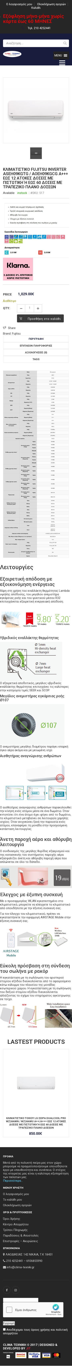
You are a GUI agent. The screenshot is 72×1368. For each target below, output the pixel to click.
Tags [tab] (36, 359)
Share (12, 328)
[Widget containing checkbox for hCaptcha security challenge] (33, 1309)
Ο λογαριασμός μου (19, 4)
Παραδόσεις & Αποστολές (21, 1235)
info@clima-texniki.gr (20, 1267)
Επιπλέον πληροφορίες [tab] (36, 345)
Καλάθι (36, 8)
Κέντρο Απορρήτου (16, 1224)
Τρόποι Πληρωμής (15, 1230)
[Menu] (62, 62)
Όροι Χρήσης (11, 1219)
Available (9, 193)
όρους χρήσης (40, 1329)
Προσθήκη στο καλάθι (44, 319)
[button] (58, 55)
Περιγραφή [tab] (36, 338)
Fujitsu (16, 333)
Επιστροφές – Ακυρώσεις (20, 1241)
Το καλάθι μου (12, 1199)
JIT (28, 1348)
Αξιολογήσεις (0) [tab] (36, 352)
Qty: (6, 308)
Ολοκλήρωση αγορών (51, 4)
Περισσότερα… (13, 1180)
